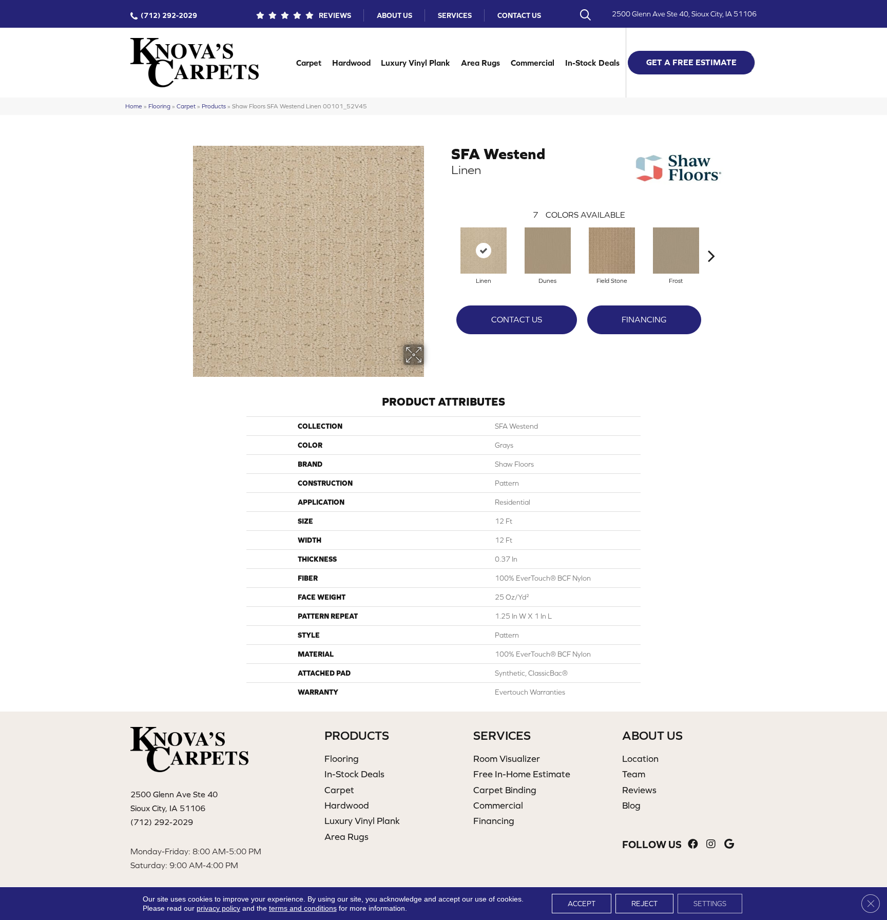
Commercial (532, 62)
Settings (709, 903)
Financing (644, 319)
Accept (581, 903)
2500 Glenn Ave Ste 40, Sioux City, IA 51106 (684, 14)
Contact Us (519, 15)
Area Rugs (480, 62)
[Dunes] (547, 250)
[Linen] (483, 250)
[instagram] (711, 844)
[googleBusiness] (729, 844)
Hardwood (351, 62)
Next (711, 240)
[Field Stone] (612, 250)
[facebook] (693, 844)
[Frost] (676, 250)
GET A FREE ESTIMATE (691, 62)
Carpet (308, 62)
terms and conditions (303, 908)
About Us (394, 15)
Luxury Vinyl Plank (415, 62)
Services (455, 15)
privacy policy (218, 908)
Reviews (335, 15)
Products (214, 106)
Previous (446, 240)
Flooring (159, 106)
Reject (644, 903)
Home (133, 106)
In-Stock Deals (592, 62)
